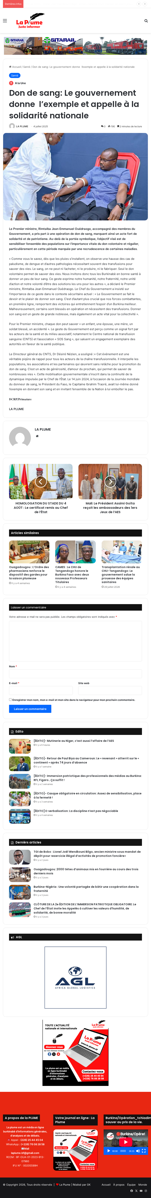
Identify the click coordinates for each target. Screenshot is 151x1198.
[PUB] (75, 45)
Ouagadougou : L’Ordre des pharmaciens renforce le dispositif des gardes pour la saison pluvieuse (29, 572)
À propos (118, 1184)
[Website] (37, 436)
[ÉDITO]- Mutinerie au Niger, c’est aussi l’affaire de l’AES (74, 741)
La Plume (64, 1184)
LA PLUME (22, 126)
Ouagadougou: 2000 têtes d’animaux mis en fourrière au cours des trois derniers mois (78, 4)
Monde (142, 1184)
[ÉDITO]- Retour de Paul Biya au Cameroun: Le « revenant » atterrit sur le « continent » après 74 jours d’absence (86, 760)
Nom (13, 666)
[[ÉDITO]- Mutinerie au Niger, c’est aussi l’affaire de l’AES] (20, 746)
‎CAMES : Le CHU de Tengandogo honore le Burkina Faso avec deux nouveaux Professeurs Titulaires (72, 574)
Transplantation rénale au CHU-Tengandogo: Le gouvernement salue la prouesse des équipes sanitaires (121, 574)
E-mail (14, 683)
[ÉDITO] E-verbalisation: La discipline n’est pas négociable (76, 811)
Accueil (16, 66)
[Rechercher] (146, 22)
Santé (26, 66)
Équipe (131, 1184)
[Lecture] (109, 1151)
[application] (126, 1142)
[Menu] (5, 22)
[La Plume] (30, 20)
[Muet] (138, 1151)
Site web (83, 683)
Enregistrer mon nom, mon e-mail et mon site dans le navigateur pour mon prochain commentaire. (73, 699)
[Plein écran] (144, 1151)
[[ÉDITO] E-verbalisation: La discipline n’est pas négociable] (20, 816)
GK (88, 1184)
